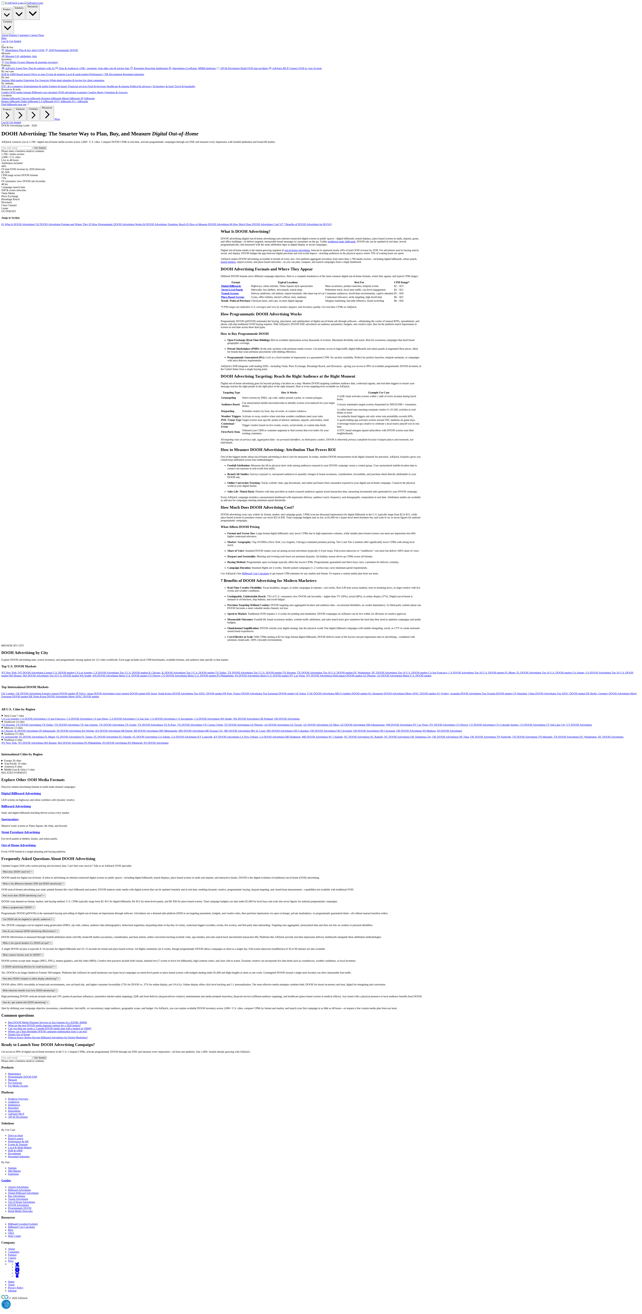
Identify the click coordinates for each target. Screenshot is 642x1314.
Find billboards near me (14, 104)
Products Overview (18, 1098)
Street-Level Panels (232, 289)
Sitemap (12, 1290)
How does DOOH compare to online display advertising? (31, 978)
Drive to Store (15, 1135)
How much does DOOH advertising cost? (23, 895)
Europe (12, 760)
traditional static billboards (341, 241)
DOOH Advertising (18, 1205)
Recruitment (14, 1153)
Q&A (11, 1233)
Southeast (14, 733)
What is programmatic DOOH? (18, 907)
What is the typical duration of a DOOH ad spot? (27, 943)
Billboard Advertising (16, 806)
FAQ (327, 224)
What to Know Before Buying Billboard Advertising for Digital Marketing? (48, 1037)
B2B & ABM (15, 1150)
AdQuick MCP (16, 1114)
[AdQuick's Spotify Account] (17, 1273)
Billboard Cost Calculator (255, 573)
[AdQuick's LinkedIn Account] (17, 1267)
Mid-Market (14, 1171)
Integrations (14, 1110)
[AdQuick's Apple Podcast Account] (17, 1276)
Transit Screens (230, 293)
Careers (12, 1257)
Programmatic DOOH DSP (22, 1076)
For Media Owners (18, 1085)
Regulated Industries (19, 1156)
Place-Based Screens (232, 297)
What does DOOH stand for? (17, 872)
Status (11, 1281)
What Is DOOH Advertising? (18, 224)
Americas (13, 766)
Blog (4, 38)
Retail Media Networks (20, 1211)
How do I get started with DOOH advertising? (25, 1002)
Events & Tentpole (18, 1144)
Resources (33, 6)
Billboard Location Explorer (23, 1224)
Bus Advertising (16, 1196)
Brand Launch (15, 1138)
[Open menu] (2, 45)
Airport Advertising (18, 1187)
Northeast (13, 739)
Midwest (13, 727)
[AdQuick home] (24, 3)
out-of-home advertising (297, 250)
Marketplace (14, 1073)
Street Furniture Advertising (20, 832)
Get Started (15, 41)
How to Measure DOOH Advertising (208, 224)
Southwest (14, 721)
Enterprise (13, 1174)
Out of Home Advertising (18, 845)
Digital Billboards (231, 286)
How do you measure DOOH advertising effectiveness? (30, 931)
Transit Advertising (18, 1199)
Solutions (19, 8)
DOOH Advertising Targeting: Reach (164, 224)
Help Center (14, 1236)
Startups (12, 1168)
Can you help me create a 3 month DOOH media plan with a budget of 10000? (49, 1028)
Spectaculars (10, 819)
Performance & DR (18, 1141)
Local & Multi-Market (19, 1147)
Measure (12, 1079)
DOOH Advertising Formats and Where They (62, 224)
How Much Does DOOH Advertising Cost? (255, 224)
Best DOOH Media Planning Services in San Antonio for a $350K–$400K (47, 1022)
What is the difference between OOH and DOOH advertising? (33, 883)
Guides (6, 1180)
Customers (13, 1251)
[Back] (2, 3)
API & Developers (18, 1117)
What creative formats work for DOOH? (23, 955)
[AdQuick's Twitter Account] (17, 1263)
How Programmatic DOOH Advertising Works (116, 224)
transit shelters (228, 262)
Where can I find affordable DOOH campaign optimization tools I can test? (47, 1031)
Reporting (13, 1107)
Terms (11, 1284)
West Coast (14, 715)
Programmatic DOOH (19, 1208)
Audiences (13, 1101)
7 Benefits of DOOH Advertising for (301, 224)
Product (7, 9)
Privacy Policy (15, 1287)
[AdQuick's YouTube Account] (17, 1270)
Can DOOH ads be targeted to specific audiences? (28, 919)
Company (7, 21)
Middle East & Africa (19, 769)
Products (7, 109)
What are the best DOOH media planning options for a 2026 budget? (44, 1025)
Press (11, 1260)
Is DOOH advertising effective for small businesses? (29, 967)
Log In (5, 41)
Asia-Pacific (15, 763)
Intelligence (14, 1104)
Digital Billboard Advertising (21, 793)
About (11, 1248)
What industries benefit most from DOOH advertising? (30, 990)
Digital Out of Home (19, 1034)
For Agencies (15, 1082)
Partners (12, 1254)
